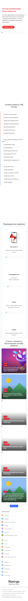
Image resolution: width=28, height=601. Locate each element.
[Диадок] (3, 519)
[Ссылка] (14, 59)
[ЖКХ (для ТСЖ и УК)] (3, 557)
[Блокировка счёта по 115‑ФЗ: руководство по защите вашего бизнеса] (14, 386)
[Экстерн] (3, 515)
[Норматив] (3, 547)
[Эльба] (3, 525)
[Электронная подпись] (3, 522)
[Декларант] (3, 550)
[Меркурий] (3, 568)
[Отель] (3, 572)
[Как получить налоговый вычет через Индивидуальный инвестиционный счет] (14, 360)
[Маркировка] (3, 565)
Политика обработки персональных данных (12, 596)
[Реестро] (3, 553)
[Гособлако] (3, 575)
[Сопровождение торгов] (3, 535)
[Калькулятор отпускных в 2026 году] (14, 438)
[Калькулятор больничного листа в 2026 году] (14, 412)
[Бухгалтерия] (3, 528)
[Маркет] (3, 562)
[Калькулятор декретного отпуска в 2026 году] (14, 464)
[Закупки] (3, 532)
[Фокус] (3, 544)
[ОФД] (3, 540)
